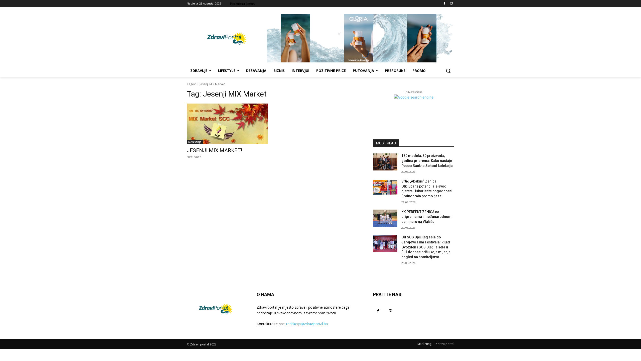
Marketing (424, 344)
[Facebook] (444, 4)
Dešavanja (194, 142)
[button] (448, 71)
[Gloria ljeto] (360, 38)
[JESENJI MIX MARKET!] (227, 124)
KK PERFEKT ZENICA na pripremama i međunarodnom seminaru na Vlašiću (426, 217)
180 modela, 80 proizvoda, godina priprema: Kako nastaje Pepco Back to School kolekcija (427, 160)
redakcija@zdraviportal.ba (307, 323)
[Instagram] (451, 4)
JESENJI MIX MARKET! (214, 150)
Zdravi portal (444, 344)
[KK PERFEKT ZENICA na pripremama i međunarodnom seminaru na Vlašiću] (385, 218)
